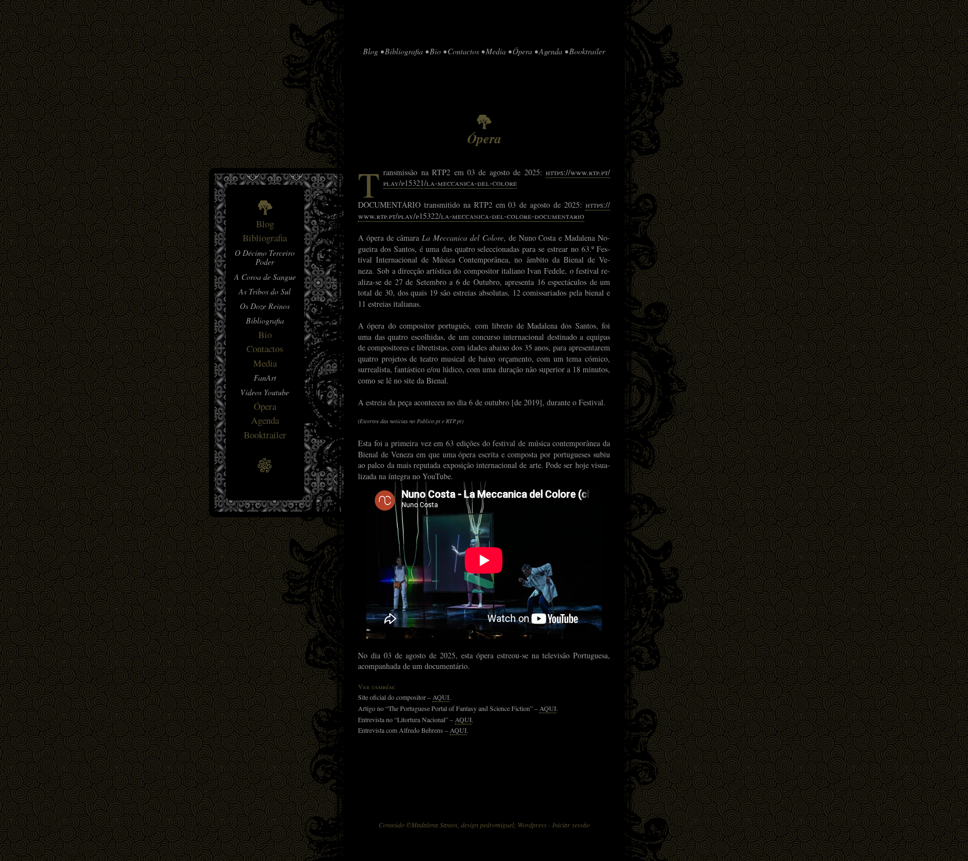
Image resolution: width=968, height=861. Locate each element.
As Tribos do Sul (265, 291)
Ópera (265, 406)
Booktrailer (265, 434)
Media (265, 363)
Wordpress (532, 824)
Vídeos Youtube (264, 392)
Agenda (265, 420)
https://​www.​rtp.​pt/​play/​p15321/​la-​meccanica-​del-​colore (496, 178)
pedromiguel (497, 824)
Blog (265, 223)
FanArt (265, 377)
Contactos (264, 348)
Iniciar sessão (571, 824)
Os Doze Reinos (265, 306)
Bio (265, 334)
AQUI (440, 696)
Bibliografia (265, 237)
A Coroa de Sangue (265, 277)
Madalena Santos (434, 824)
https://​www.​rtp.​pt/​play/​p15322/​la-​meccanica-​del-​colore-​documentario (484, 210)
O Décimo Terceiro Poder (265, 257)
